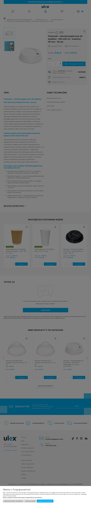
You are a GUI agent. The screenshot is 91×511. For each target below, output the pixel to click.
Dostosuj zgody (30, 501)
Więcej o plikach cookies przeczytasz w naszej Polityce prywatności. (22, 497)
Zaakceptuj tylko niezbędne (13, 501)
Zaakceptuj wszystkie (45, 501)
